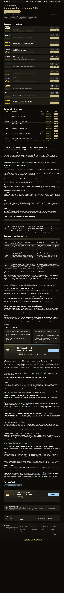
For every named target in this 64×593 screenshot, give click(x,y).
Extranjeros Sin (45, 1)
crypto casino (50, 518)
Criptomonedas (51, 1)
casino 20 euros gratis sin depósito (13, 162)
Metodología (33, 526)
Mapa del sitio (53, 534)
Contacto (52, 529)
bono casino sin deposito (10, 518)
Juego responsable (34, 529)
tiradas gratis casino (38, 373)
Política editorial (53, 531)
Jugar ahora (57, 1)
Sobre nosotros (53, 526)
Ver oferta (56, 116)
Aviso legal (42, 529)
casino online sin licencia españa (39, 518)
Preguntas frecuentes (54, 532)
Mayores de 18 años (54, 528)
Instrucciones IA (53, 535)
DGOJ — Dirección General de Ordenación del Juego (13, 484)
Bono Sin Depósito (29, 1)
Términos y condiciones (45, 528)
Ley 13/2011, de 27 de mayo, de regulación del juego (13, 485)
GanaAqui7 (27, 540)
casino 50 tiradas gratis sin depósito (24, 519)
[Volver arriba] (62, 591)
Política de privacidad (44, 526)
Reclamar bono (53, 350)
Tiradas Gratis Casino (37, 1)
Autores (32, 528)
